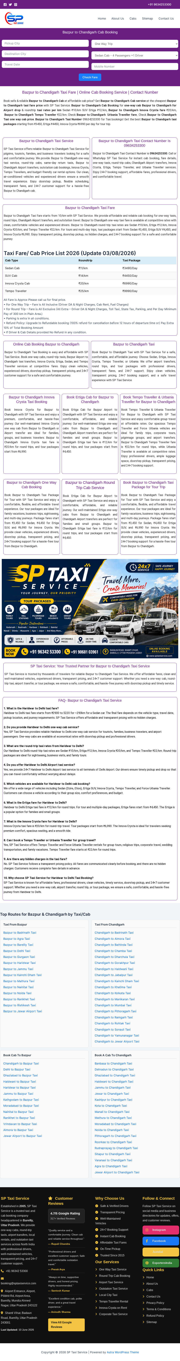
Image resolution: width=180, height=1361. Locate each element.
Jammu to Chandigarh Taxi (113, 1087)
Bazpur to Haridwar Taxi (19, 963)
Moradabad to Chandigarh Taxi (115, 1124)
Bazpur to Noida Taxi (17, 993)
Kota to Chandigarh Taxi (111, 1105)
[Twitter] (10, 4)
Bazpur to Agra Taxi (16, 938)
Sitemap (147, 18)
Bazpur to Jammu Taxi (18, 969)
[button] (159, 4)
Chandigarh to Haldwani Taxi (114, 969)
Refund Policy (155, 1315)
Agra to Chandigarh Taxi (111, 1166)
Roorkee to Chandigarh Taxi (113, 1142)
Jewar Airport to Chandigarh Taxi (117, 1172)
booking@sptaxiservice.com (18, 1283)
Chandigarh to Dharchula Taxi (114, 957)
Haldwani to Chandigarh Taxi (114, 1081)
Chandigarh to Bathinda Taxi (114, 944)
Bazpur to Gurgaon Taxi (19, 957)
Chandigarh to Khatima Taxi (113, 987)
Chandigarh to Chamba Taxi (113, 951)
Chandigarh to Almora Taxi (112, 938)
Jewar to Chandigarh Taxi (112, 1093)
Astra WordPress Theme (123, 1352)
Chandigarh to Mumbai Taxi (113, 1005)
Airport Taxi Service (110, 1282)
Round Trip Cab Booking (114, 1275)
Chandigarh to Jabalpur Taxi (114, 975)
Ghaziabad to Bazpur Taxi (20, 1075)
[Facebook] (5, 4)
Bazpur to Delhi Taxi (16, 951)
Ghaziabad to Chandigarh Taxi (115, 1075)
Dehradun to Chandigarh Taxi (114, 1069)
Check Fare (90, 77)
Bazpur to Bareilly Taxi (18, 944)
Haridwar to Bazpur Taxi (19, 1087)
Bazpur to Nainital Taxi (18, 987)
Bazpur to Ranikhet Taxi (19, 999)
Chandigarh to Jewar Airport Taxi (117, 1041)
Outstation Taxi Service (113, 1288)
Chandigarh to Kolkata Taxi (113, 993)
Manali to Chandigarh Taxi (112, 1112)
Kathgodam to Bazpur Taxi (21, 1099)
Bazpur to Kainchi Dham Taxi (22, 975)
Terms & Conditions (158, 1309)
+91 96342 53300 (17, 1271)
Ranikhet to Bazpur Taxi (19, 1118)
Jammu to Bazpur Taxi (18, 1093)
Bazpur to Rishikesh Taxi (19, 1005)
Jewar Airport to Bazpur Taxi (22, 1136)
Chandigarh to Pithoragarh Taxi (115, 1011)
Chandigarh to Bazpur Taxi (21, 1063)
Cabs (133, 18)
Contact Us (166, 18)
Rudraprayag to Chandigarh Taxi (116, 1148)
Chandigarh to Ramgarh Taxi (114, 1017)
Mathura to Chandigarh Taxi (113, 1118)
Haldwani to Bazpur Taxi (19, 1081)
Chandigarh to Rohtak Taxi (112, 1023)
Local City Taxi (107, 1294)
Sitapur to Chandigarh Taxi (112, 1154)
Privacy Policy (155, 1302)
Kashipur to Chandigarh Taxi (113, 1099)
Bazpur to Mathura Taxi (18, 981)
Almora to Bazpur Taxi (18, 1130)
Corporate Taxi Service (113, 1314)
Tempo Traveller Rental (113, 1301)
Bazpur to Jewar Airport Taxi (22, 1011)
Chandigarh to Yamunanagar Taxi (117, 1035)
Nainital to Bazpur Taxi (18, 1112)
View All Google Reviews (61, 1324)
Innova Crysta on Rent (112, 1307)
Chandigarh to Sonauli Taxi (113, 1029)
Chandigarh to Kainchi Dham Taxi (117, 981)
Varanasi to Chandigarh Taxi (113, 1160)
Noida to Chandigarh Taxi (112, 1130)
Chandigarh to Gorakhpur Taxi (115, 963)
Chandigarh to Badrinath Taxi (114, 932)
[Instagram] (15, 4)
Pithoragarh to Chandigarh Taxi (115, 1136)
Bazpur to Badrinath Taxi (19, 932)
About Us (117, 18)
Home (102, 18)
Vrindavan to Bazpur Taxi (20, 1124)
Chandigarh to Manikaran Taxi (115, 999)
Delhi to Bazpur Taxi (16, 1069)
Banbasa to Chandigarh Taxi (113, 1063)
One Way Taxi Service (112, 1269)
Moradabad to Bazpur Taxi (21, 1105)
